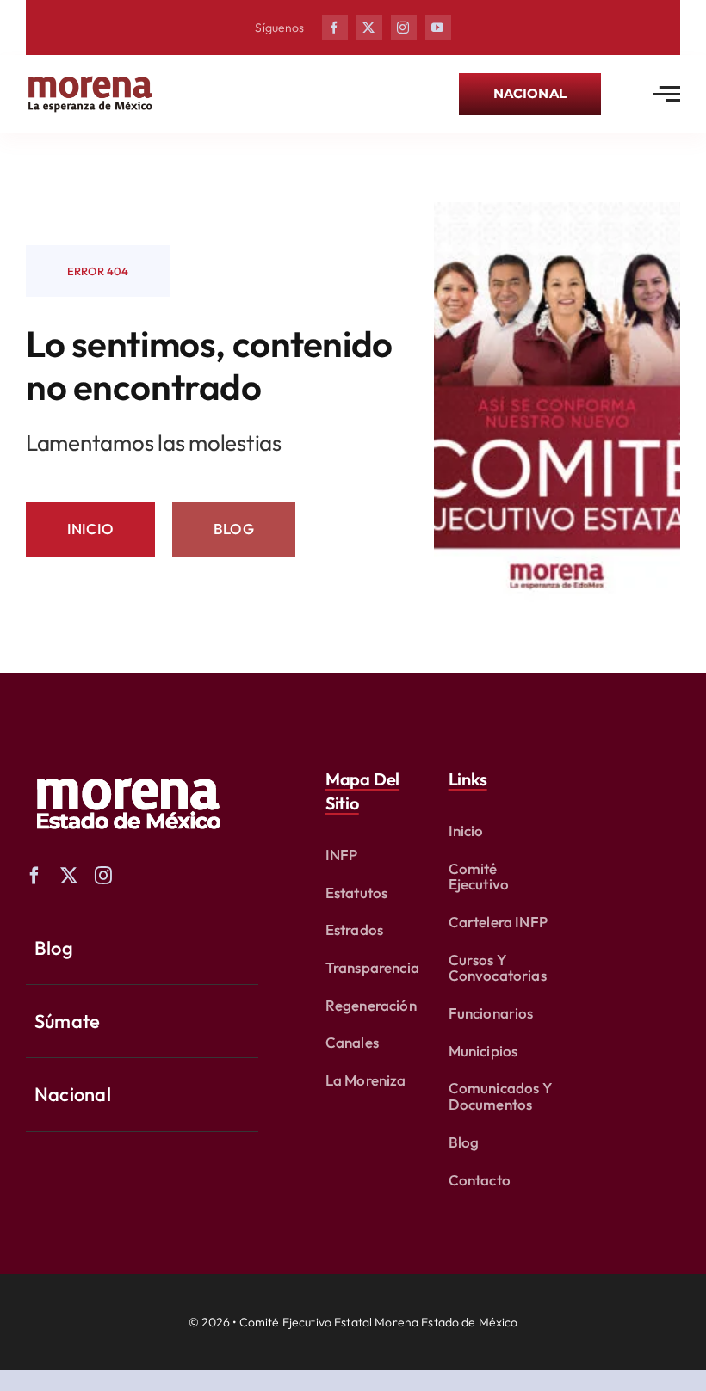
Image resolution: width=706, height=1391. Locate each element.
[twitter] (369, 27)
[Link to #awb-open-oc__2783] (666, 94)
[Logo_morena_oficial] (90, 80)
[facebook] (335, 27)
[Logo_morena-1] (126, 766)
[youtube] (438, 27)
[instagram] (404, 27)
